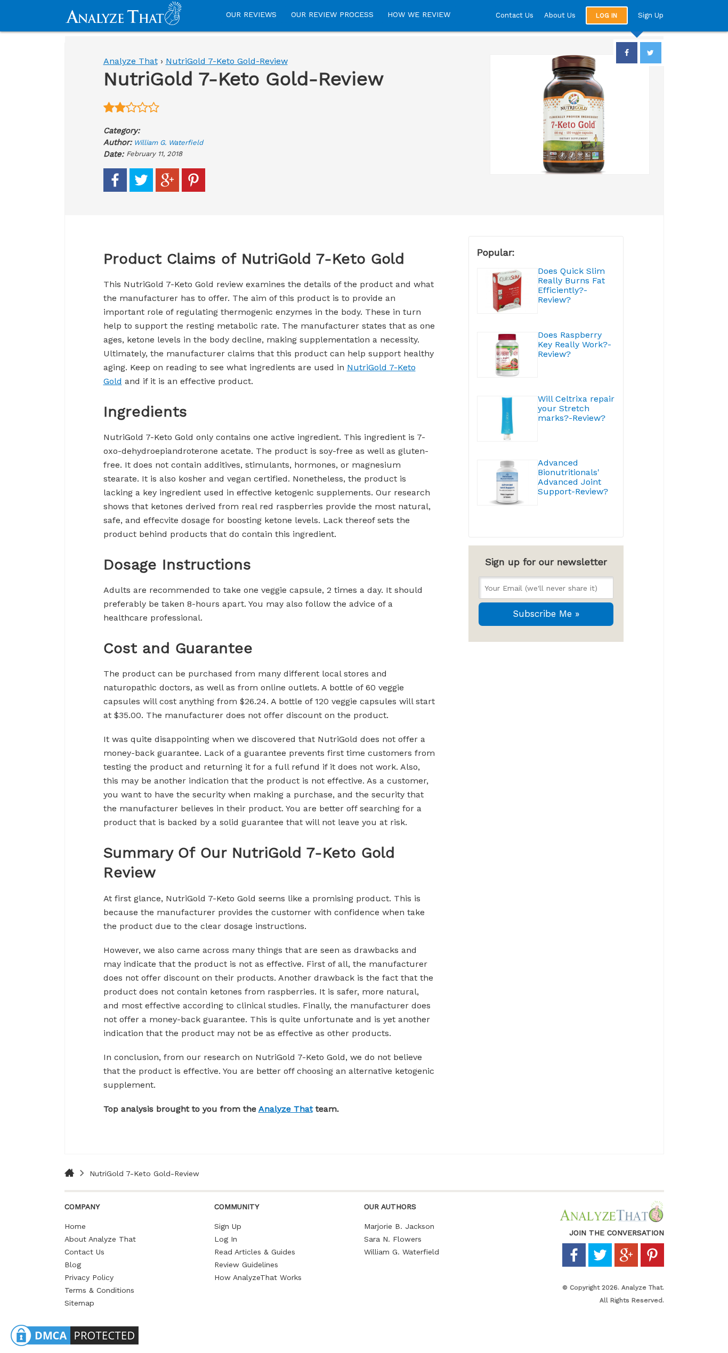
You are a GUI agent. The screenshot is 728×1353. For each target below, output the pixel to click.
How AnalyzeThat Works (258, 1277)
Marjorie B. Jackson (399, 1226)
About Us (560, 15)
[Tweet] (141, 189)
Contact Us (514, 15)
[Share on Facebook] (115, 189)
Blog (72, 1264)
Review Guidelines (246, 1264)
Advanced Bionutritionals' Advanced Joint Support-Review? (573, 477)
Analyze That (130, 61)
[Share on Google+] (167, 189)
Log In (225, 1239)
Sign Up (651, 15)
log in (606, 15)
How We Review (418, 14)
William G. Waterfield (168, 142)
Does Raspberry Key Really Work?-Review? (574, 344)
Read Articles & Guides (254, 1252)
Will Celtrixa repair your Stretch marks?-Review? (576, 408)
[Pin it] (193, 189)
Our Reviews (251, 14)
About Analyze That (100, 1239)
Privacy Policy (89, 1277)
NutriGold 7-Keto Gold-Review (227, 61)
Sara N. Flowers (393, 1239)
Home (75, 1226)
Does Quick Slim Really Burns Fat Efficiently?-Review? (571, 285)
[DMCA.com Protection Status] (74, 1346)
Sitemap (79, 1303)
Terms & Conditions (99, 1290)
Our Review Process (332, 14)
